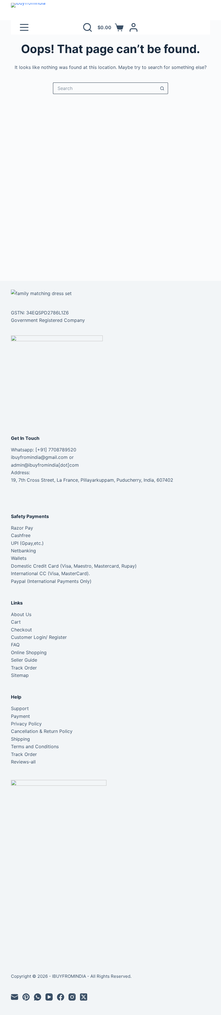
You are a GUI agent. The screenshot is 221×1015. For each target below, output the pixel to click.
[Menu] (24, 27)
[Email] (14, 997)
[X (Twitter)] (83, 997)
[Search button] (162, 88)
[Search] (87, 27)
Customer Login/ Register (39, 637)
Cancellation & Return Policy (42, 731)
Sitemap (20, 675)
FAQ (15, 645)
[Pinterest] (26, 997)
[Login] (133, 27)
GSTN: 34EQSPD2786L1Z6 (40, 313)
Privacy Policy (26, 724)
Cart (16, 622)
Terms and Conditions (35, 746)
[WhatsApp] (37, 997)
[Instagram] (72, 997)
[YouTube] (49, 997)
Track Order (24, 668)
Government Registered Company (48, 320)
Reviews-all (23, 762)
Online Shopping (29, 652)
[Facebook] (60, 997)
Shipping (20, 739)
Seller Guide (24, 660)
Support (20, 708)
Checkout (21, 630)
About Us (21, 614)
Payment (20, 716)
